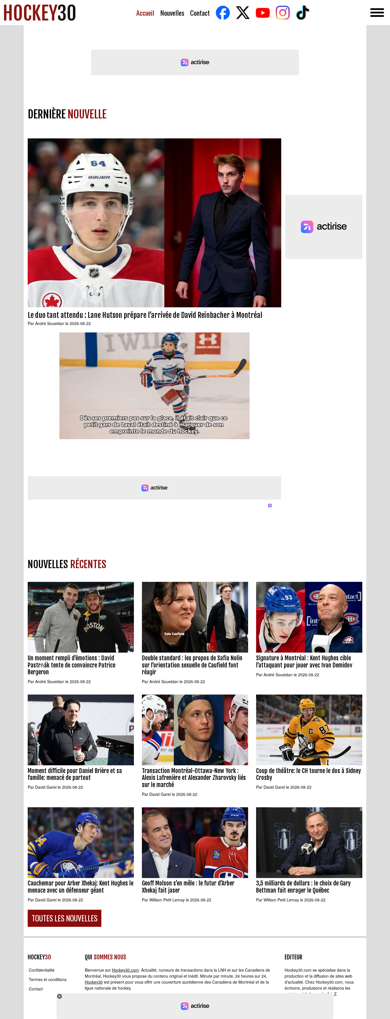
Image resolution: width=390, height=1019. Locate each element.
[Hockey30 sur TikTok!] (303, 13)
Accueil (145, 13)
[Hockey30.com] (39, 12)
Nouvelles (172, 13)
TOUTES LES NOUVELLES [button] (64, 918)
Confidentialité (42, 970)
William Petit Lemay (167, 900)
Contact (200, 13)
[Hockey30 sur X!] (243, 13)
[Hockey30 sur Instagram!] (283, 13)
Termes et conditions (48, 979)
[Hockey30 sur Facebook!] (223, 13)
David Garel (46, 787)
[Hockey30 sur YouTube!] (263, 13)
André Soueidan (49, 323)
